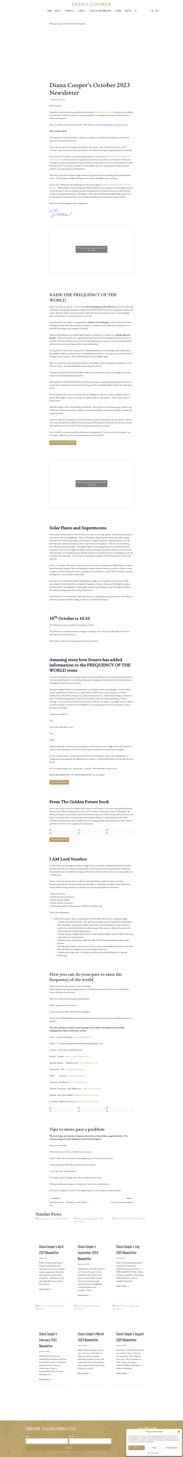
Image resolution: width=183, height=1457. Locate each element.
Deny (154, 1448)
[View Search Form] (152, 11)
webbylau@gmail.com (92, 1089)
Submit (68, 1448)
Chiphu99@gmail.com (75, 1069)
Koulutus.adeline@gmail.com (86, 1095)
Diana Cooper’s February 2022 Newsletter (48, 1340)
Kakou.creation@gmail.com (77, 1057)
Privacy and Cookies (153, 1453)
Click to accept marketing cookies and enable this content (91, 249)
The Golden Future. (103, 112)
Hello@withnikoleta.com (87, 1102)
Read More (45, 1289)
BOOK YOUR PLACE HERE (62, 443)
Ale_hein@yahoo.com (88, 1063)
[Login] (136, 11)
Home (49, 11)
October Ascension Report (122, 1201)
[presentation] (53, 1228)
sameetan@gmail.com (76, 1076)
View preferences (171, 1448)
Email (72, 1437)
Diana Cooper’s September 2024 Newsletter (88, 1252)
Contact (128, 11)
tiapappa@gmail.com (83, 1037)
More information (59, 782)
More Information (59, 840)
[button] (179, 1432)
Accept (136, 1448)
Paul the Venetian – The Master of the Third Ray (68, 1202)
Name (29, 1437)
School (119, 11)
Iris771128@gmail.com (77, 1082)
